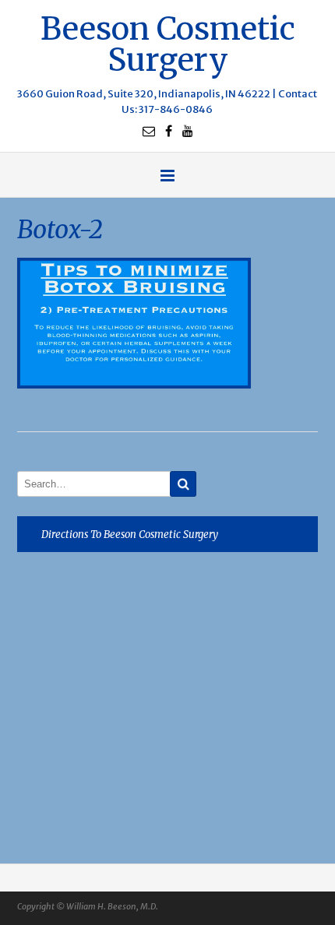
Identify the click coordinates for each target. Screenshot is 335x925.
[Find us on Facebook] (168, 130)
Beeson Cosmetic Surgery (168, 42)
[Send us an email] (149, 130)
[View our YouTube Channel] (187, 130)
